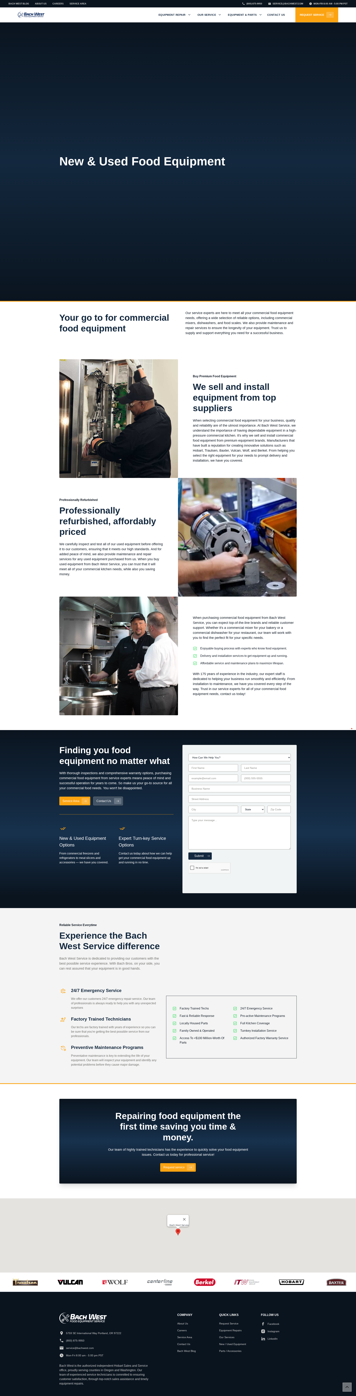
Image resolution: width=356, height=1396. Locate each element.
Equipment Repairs (230, 1330)
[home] (31, 15)
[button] (174, 14)
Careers (182, 1330)
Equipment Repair (172, 14)
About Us (182, 1323)
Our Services (226, 1337)
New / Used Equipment (232, 1344)
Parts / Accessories (230, 1350)
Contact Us (183, 1344)
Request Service (228, 1323)
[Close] (184, 1219)
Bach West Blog (186, 1350)
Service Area (184, 1337)
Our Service (206, 14)
